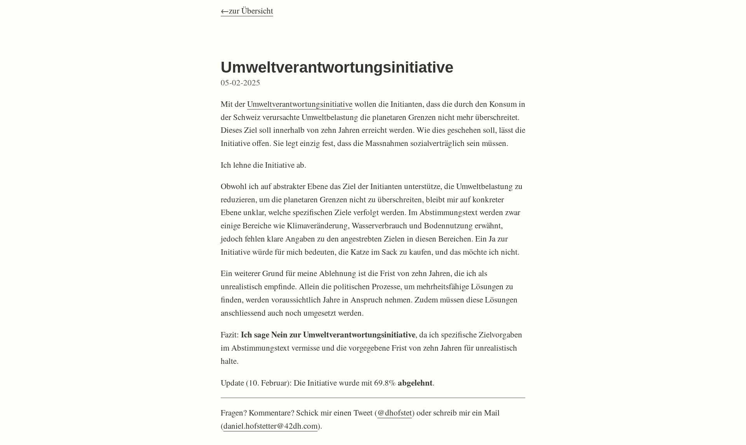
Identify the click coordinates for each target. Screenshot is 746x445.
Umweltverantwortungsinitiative (299, 103)
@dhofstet (394, 412)
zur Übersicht (251, 10)
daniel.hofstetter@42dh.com (270, 425)
